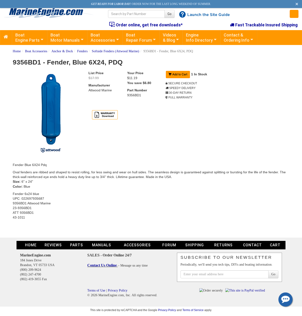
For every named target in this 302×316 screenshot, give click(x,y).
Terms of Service (193, 310)
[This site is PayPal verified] (246, 290)
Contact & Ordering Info (236, 37)
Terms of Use (96, 290)
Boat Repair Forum (139, 37)
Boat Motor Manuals (65, 37)
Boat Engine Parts (27, 37)
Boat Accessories (103, 37)
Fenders (82, 51)
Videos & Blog (169, 37)
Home (17, 51)
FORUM (169, 245)
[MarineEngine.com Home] (50, 13)
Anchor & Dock (62, 51)
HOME (31, 245)
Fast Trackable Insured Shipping (266, 24)
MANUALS (101, 245)
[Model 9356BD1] (51, 109)
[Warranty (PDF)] (104, 114)
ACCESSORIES (137, 245)
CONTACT (252, 245)
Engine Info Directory (199, 37)
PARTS (76, 245)
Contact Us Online (102, 265)
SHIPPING (194, 245)
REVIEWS (53, 245)
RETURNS (223, 245)
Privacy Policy (117, 290)
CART (275, 245)
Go (170, 14)
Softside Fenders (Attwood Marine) (115, 51)
